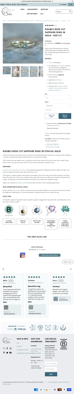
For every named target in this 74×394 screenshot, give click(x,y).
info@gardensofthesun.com (25, 353)
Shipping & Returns (23, 350)
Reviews (19, 346)
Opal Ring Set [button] (63, 300)
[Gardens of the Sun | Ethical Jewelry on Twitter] (7, 353)
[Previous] (4, 43)
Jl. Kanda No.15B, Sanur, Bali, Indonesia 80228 (36, 351)
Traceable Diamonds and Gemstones (51, 224)
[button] (23, 9)
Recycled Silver (37, 221)
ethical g (15, 190)
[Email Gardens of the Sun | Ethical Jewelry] (4, 348)
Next (69, 20)
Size (46, 94)
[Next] (41, 43)
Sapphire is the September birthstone (14, 170)
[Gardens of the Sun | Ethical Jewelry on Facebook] (7, 348)
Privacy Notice (53, 382)
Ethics (8, 4)
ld (19, 190)
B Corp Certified (9, 221)
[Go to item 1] (22, 255)
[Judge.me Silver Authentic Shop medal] (48, 328)
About (2, 4)
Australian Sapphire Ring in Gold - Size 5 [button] (35, 313)
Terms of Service (64, 382)
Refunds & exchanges (53, 147)
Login (64, 4)
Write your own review (49, 255)
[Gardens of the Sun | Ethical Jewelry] (8, 12)
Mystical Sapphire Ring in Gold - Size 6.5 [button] (10, 313)
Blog (14, 4)
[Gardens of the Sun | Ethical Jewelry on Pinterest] (4, 353)
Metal (46, 102)
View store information (52, 128)
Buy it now (65, 116)
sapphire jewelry (23, 183)
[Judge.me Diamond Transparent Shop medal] (33, 328)
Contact (24, 4)
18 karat (51, 62)
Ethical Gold (23, 221)
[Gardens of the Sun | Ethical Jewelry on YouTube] (10, 353)
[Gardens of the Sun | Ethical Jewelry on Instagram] (10, 348)
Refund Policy (7, 384)
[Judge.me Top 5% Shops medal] (63, 328)
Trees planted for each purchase (65, 223)
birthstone (59, 80)
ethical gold (60, 66)
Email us (47, 133)
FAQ (18, 4)
